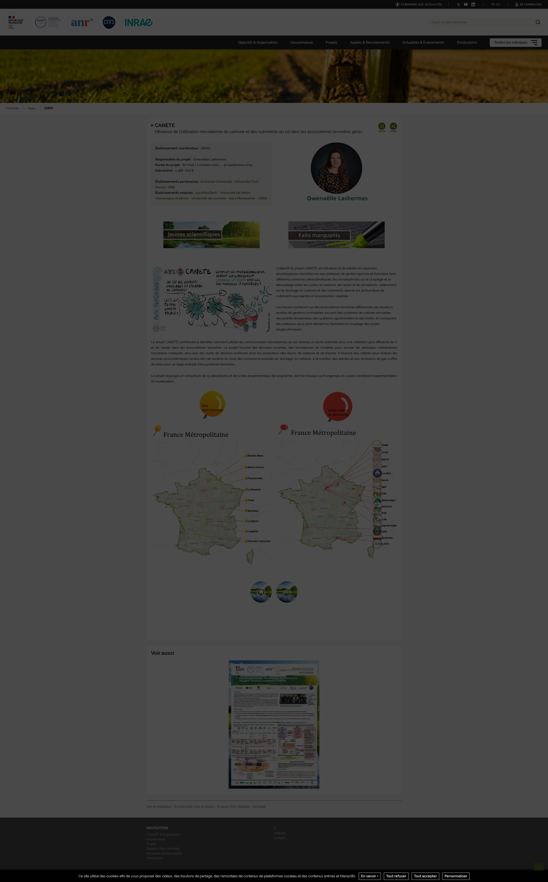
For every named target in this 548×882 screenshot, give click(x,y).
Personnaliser (456, 876)
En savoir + (369, 876)
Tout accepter (425, 876)
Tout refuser (396, 876)
